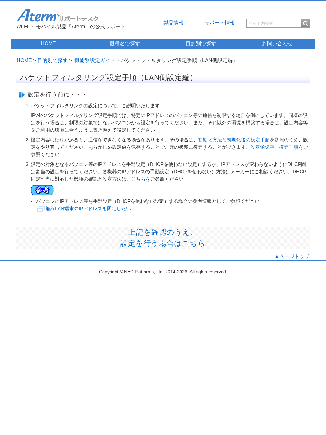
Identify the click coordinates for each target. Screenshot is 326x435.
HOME (48, 43)
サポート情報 (219, 22)
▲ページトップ (291, 256)
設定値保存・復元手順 (274, 147)
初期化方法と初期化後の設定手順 (234, 139)
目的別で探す (201, 43)
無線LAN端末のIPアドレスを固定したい (88, 208)
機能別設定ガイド (94, 60)
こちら (138, 179)
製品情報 (173, 22)
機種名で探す (125, 43)
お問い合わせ (277, 43)
